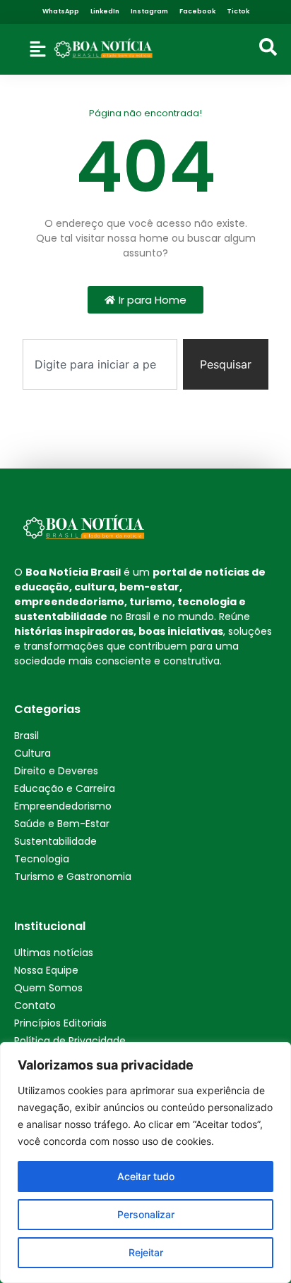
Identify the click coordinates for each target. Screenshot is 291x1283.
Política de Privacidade (70, 1041)
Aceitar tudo (145, 1176)
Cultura (32, 753)
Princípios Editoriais (60, 1023)
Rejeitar (146, 1252)
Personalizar (145, 1214)
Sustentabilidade (55, 841)
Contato (35, 1005)
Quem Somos (48, 988)
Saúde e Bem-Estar (61, 824)
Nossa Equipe (46, 970)
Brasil (26, 736)
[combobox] (100, 364)
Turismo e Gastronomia (72, 876)
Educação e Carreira (64, 788)
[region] (145, 1162)
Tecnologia (41, 859)
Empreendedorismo (63, 806)
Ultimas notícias (53, 953)
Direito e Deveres (56, 771)
